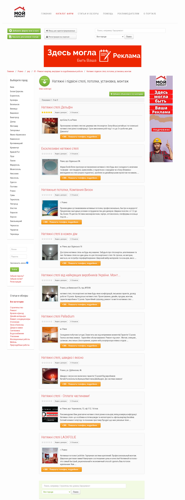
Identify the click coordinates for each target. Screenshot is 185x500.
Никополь (14, 178)
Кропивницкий (16, 143)
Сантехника (15, 330)
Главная (46, 13)
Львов (12, 160)
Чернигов (14, 230)
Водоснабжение (17, 333)
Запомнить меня (18, 263)
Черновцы (14, 234)
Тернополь (14, 199)
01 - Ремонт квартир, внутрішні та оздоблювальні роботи (58, 71)
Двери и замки (16, 328)
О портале (150, 13)
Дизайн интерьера (18, 316)
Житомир (14, 126)
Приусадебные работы (19, 345)
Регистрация (15, 282)
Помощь (108, 13)
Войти (14, 269)
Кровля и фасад (17, 313)
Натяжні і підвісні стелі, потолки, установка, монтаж (109, 71)
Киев (12, 87)
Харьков (13, 212)
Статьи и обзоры (88, 13)
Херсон (13, 217)
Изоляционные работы (20, 339)
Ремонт (13, 310)
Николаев (14, 173)
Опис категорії (45, 89)
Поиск (129, 36)
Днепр (13, 122)
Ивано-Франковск (18, 135)
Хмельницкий (16, 221)
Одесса (13, 182)
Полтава (13, 186)
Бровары (14, 100)
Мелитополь (15, 169)
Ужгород (14, 204)
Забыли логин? (16, 279)
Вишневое (14, 113)
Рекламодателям (128, 13)
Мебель (13, 342)
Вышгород (14, 117)
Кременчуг (14, 147)
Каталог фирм (65, 13)
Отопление (14, 322)
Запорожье (15, 130)
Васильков (14, 104)
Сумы (12, 195)
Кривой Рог (15, 152)
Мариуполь (15, 165)
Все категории (17, 302)
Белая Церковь (16, 91)
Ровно (20, 71)
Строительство (16, 307)
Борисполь (15, 96)
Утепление (14, 336)
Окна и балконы (17, 325)
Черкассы (14, 225)
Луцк (12, 156)
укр (28, 71)
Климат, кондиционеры (20, 319)
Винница (13, 109)
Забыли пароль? (17, 276)
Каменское (15, 139)
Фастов (13, 208)
